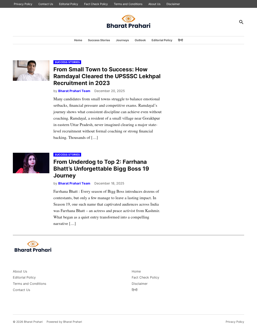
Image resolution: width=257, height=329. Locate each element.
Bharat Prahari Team (74, 91)
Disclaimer (173, 4)
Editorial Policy (68, 4)
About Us (154, 4)
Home (78, 40)
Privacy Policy (23, 4)
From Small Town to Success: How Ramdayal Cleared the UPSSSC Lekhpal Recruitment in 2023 (107, 76)
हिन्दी (180, 40)
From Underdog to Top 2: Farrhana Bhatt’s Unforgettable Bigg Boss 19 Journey (101, 168)
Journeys (122, 40)
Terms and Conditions (128, 4)
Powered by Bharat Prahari (64, 321)
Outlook (140, 40)
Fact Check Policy (96, 4)
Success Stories (99, 40)
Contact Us (45, 4)
